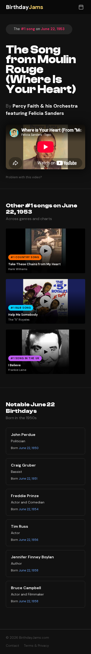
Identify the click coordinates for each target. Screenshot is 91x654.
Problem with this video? (24, 177)
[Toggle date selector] (81, 7)
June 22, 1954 (29, 509)
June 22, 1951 (28, 478)
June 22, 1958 (28, 570)
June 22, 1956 (28, 540)
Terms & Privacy (36, 646)
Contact (12, 646)
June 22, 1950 (29, 448)
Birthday (24, 7)
